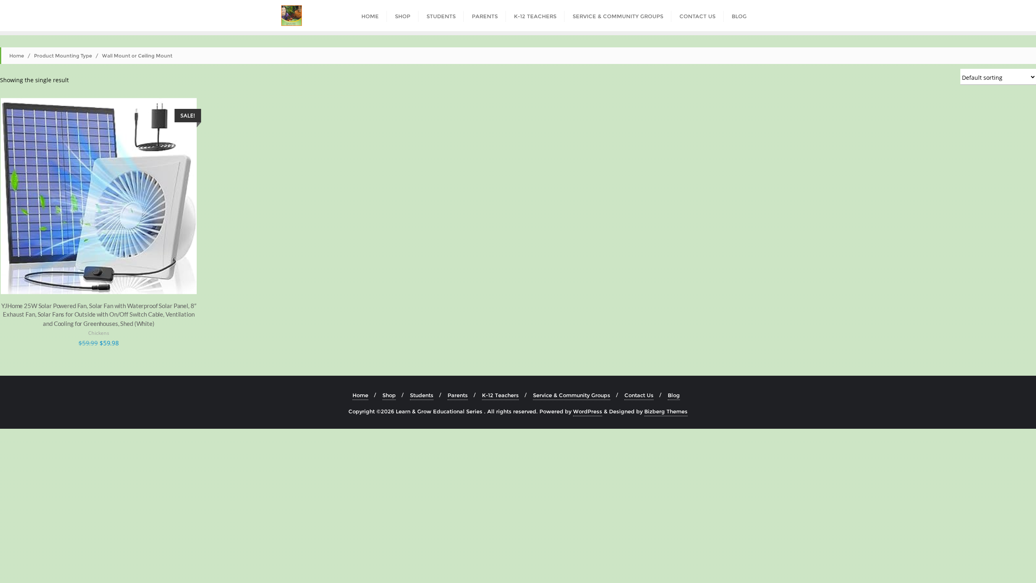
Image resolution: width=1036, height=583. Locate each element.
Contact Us (639, 395)
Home (16, 56)
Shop (389, 395)
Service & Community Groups (571, 395)
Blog (674, 395)
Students (421, 395)
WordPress (587, 411)
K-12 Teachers (500, 395)
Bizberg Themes (666, 411)
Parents (458, 395)
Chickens (98, 333)
